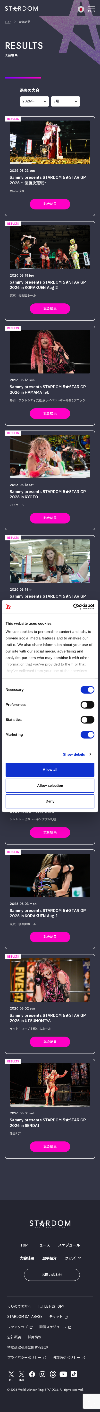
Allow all (50, 769)
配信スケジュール (53, 1327)
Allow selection (50, 785)
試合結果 (50, 204)
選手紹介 (49, 1258)
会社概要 (14, 1337)
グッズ (70, 1258)
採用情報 (34, 1337)
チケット (56, 1316)
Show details (74, 754)
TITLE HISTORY (51, 1306)
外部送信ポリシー (66, 1357)
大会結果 (27, 1258)
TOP (7, 22)
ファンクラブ (17, 1327)
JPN (11, 1380)
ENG (22, 1380)
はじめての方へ (19, 1306)
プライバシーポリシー (24, 1357)
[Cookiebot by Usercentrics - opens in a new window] (73, 606)
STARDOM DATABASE (24, 1316)
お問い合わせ (52, 1274)
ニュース (43, 1245)
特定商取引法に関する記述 (27, 1347)
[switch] (87, 705)
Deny (50, 801)
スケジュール (69, 1245)
